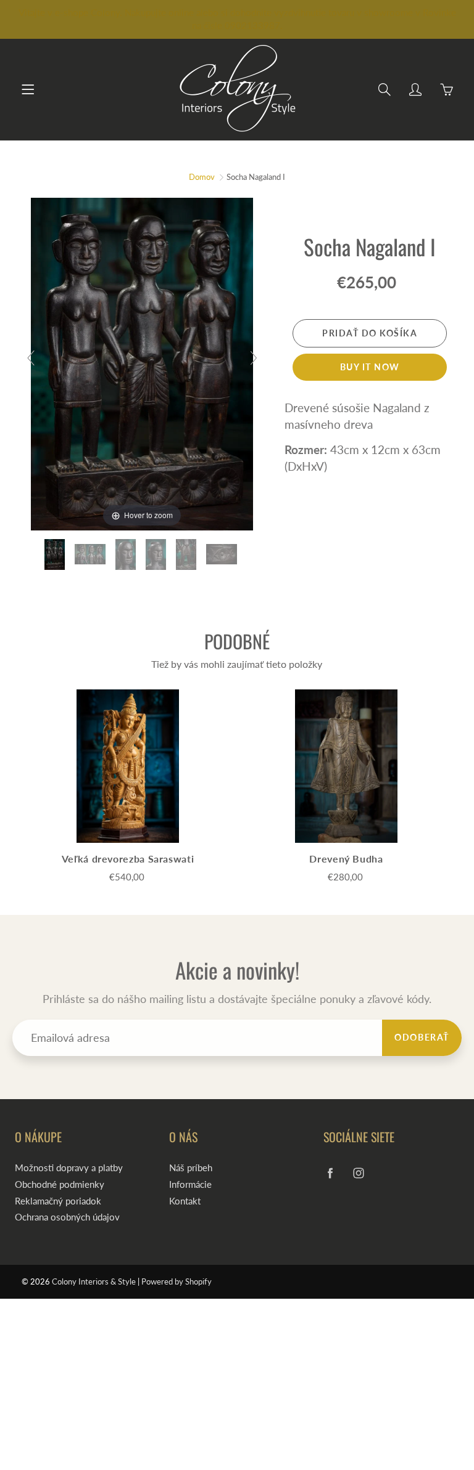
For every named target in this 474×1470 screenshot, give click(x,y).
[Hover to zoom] (142, 362)
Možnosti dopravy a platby (69, 1168)
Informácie (190, 1184)
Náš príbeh (190, 1168)
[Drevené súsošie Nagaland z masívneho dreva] (55, 554)
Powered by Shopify (176, 1281)
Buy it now (370, 367)
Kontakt (185, 1201)
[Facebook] (330, 1173)
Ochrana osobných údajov (67, 1217)
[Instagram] (358, 1173)
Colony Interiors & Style (94, 1281)
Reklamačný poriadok (58, 1201)
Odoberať (421, 1037)
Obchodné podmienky (59, 1184)
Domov (202, 177)
